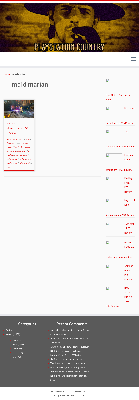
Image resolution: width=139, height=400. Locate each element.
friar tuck (18, 147)
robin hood (24, 163)
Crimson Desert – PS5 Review (69, 351)
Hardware (17, 340)
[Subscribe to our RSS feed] (16, 60)
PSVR (15, 352)
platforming (12, 163)
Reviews (10, 143)
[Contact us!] (26, 60)
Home (7, 74)
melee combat (21, 155)
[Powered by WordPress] (86, 390)
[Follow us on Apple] (21, 60)
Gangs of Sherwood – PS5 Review (17, 128)
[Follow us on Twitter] (6, 60)
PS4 (14, 344)
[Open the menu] (133, 59)
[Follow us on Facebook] (11, 60)
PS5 (28, 139)
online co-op (25, 159)
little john (21, 151)
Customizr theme (77, 395)
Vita (14, 357)
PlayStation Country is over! (77, 347)
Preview (9, 330)
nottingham (12, 159)
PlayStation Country (65, 391)
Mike (8, 167)
